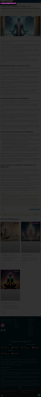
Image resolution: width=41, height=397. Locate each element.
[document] (20, 198)
